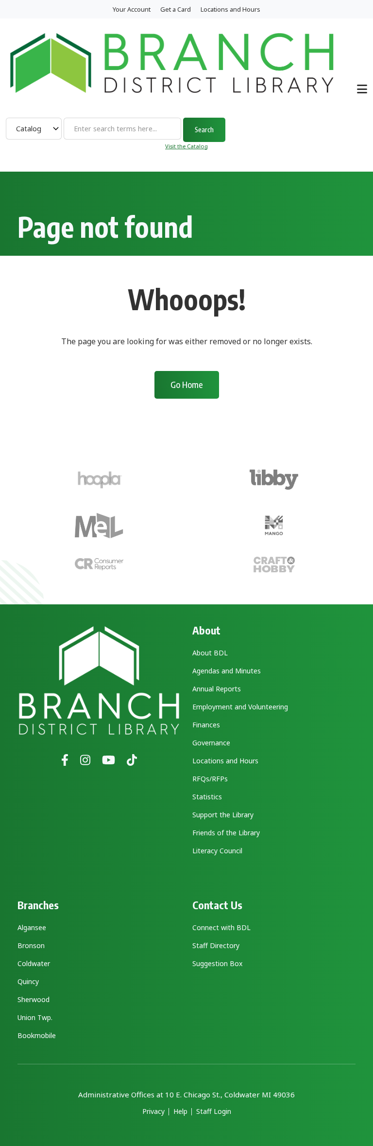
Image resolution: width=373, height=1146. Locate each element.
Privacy (153, 1111)
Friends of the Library (226, 832)
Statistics (207, 796)
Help (180, 1111)
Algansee (31, 927)
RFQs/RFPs (210, 778)
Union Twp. (34, 1017)
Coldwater (33, 963)
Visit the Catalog (186, 146)
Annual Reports (216, 688)
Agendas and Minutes (226, 670)
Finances (206, 724)
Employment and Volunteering (240, 706)
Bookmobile (36, 1035)
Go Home (186, 384)
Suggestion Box (217, 963)
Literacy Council (217, 850)
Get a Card (175, 9)
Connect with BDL (221, 927)
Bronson (31, 945)
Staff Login (213, 1111)
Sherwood (33, 999)
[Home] (172, 62)
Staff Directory (215, 945)
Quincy (28, 981)
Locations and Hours (230, 9)
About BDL (210, 652)
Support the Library (223, 814)
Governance (211, 742)
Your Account (132, 9)
